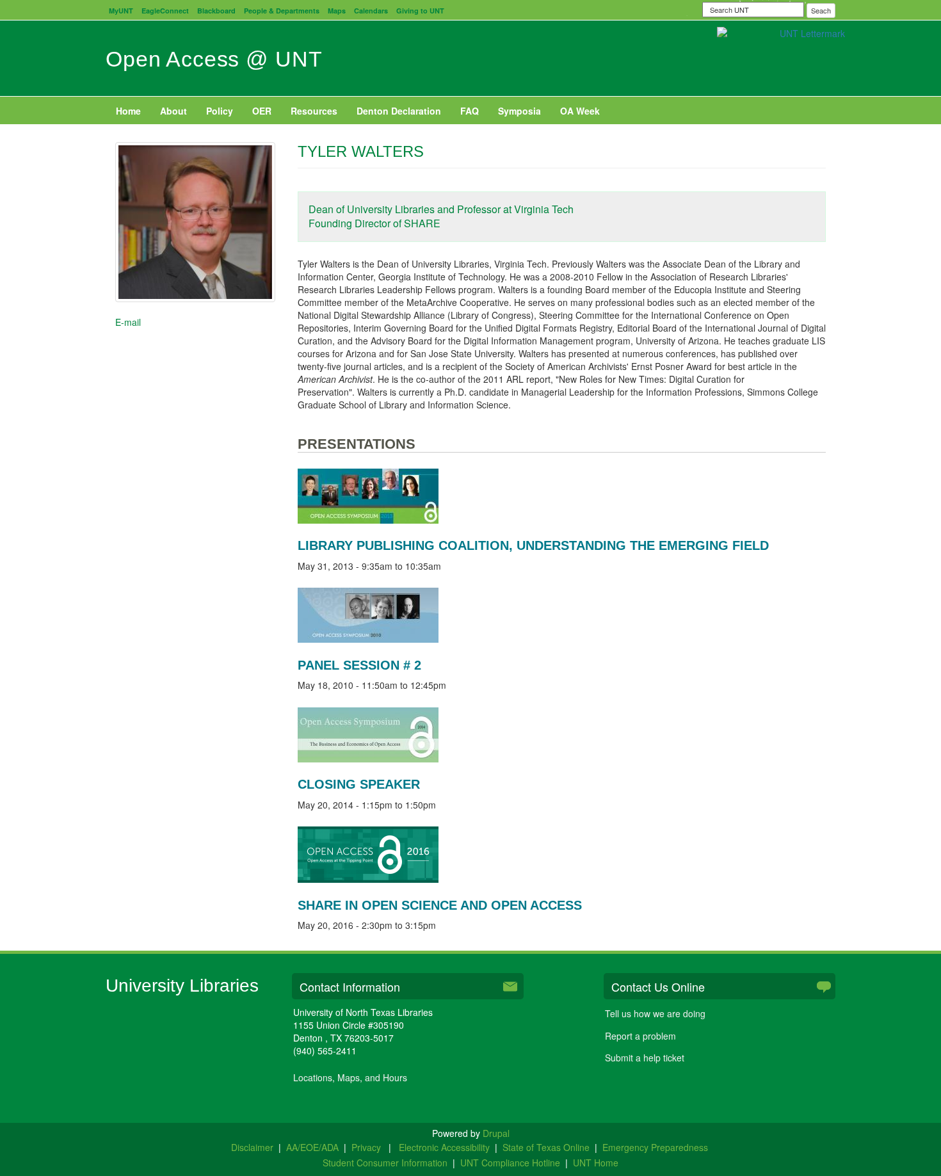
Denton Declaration (399, 110)
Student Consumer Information (385, 1162)
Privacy (367, 1147)
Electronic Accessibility (444, 1147)
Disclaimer (252, 1147)
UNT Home (595, 1162)
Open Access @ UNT (214, 59)
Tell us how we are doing (655, 1013)
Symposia (519, 110)
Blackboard (216, 10)
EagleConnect (165, 10)
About (173, 110)
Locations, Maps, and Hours (350, 1077)
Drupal (496, 1133)
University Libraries (182, 985)
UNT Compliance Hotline (510, 1162)
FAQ (469, 110)
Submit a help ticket (644, 1057)
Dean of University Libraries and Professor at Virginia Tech (441, 209)
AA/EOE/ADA (312, 1147)
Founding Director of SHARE (374, 223)
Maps (337, 10)
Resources (314, 110)
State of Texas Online (546, 1147)
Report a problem (640, 1035)
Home (128, 110)
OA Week (580, 110)
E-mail (128, 322)
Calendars (371, 10)
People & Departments (281, 10)
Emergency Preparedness (655, 1147)
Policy (219, 110)
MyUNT (121, 10)
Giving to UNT (420, 10)
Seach (821, 10)
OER (261, 110)
